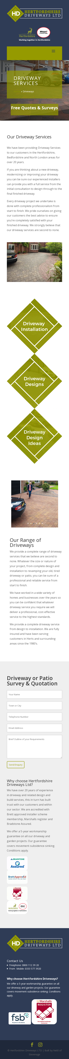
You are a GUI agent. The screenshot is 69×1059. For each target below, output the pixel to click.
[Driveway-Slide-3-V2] (34, 526)
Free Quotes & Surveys (34, 108)
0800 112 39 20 (30, 965)
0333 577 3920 (32, 968)
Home (17, 91)
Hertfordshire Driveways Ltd (29, 782)
